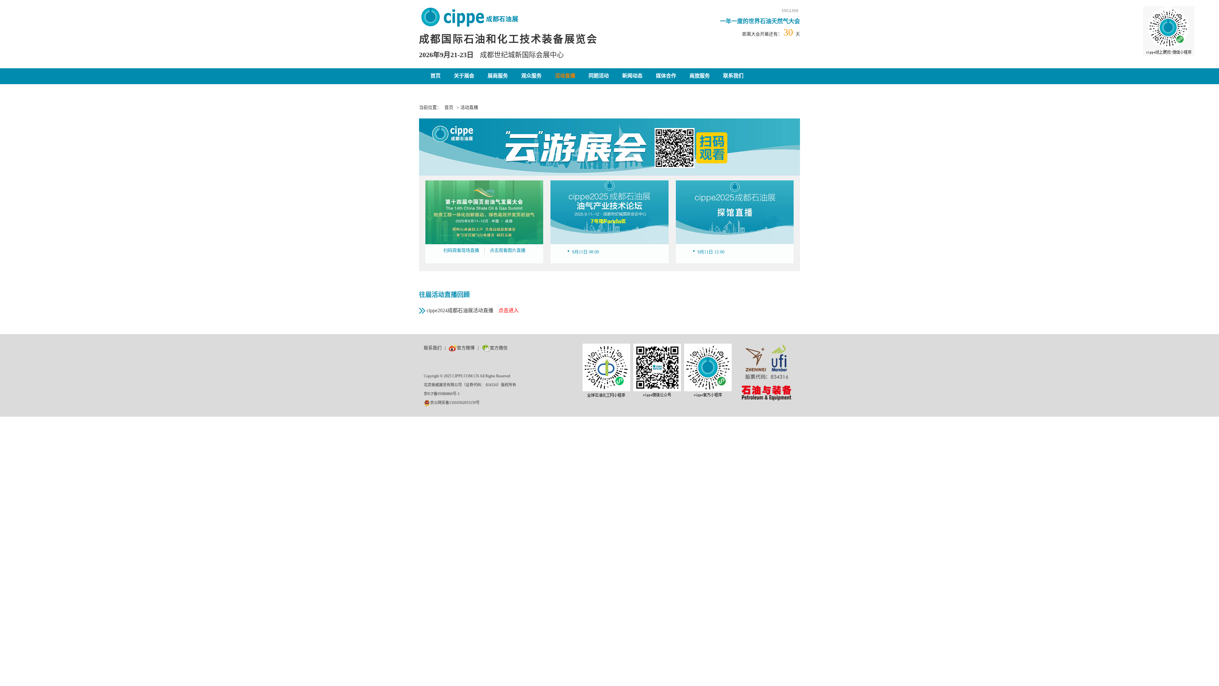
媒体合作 (666, 75)
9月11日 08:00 (585, 252)
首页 (435, 75)
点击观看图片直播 (507, 250)
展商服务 (498, 75)
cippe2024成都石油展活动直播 (473, 310)
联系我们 (733, 75)
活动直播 (565, 75)
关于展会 (464, 75)
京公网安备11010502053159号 (455, 402)
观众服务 (531, 75)
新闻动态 (632, 75)
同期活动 (599, 75)
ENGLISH (790, 11)
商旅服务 (699, 75)
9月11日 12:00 (710, 252)
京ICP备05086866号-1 (442, 394)
